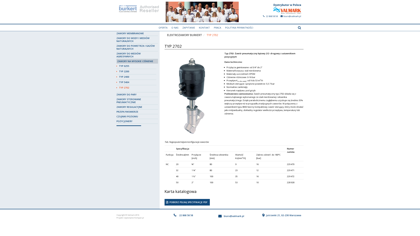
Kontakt (204, 27)
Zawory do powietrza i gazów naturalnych (135, 47)
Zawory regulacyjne (129, 106)
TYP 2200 (124, 71)
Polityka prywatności (239, 27)
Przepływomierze (127, 111)
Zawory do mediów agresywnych (128, 55)
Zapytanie (188, 27)
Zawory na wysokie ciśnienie (135, 61)
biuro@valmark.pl (292, 16)
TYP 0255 (124, 66)
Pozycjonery (124, 121)
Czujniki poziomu (127, 116)
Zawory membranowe (130, 33)
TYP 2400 (124, 76)
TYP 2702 (124, 87)
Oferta (163, 27)
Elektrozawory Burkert (184, 35)
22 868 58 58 (272, 16)
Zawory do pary (126, 94)
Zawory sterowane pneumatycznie (128, 101)
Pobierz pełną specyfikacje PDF (188, 202)
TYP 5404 (124, 82)
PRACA (217, 27)
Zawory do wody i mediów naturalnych (132, 40)
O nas (174, 27)
